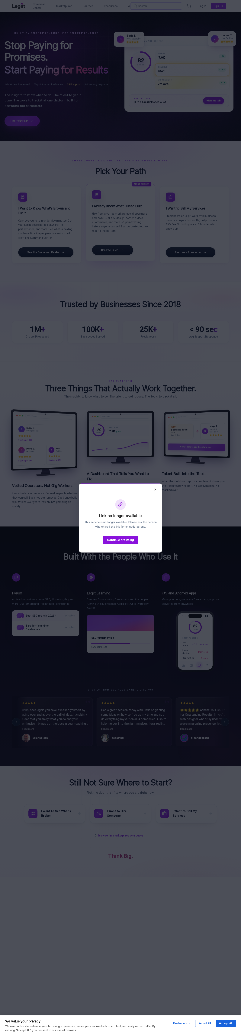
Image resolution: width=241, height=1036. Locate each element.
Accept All (226, 1023)
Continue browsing (120, 540)
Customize (180, 1023)
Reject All (204, 1023)
